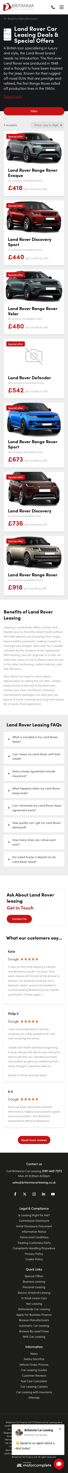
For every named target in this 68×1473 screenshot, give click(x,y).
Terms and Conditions (34, 1237)
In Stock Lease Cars (34, 1298)
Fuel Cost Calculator (34, 1381)
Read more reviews (34, 1140)
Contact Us (19, 919)
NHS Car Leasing (34, 1336)
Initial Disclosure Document (34, 1226)
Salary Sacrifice (34, 1359)
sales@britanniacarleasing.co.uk (34, 1182)
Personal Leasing (34, 1287)
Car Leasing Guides (34, 1370)
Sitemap (34, 1397)
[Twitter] (24, 1195)
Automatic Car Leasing (34, 1325)
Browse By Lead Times (34, 1331)
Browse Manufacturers (34, 1320)
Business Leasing (34, 1281)
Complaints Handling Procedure (34, 1248)
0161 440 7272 (52, 1171)
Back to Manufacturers (22, 18)
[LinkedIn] (43, 1195)
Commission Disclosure (34, 1220)
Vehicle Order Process (34, 1364)
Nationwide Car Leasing (34, 1309)
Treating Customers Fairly (34, 1243)
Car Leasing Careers (34, 1386)
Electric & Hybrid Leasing (34, 1292)
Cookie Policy (34, 1259)
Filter (34, 111)
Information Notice (34, 1231)
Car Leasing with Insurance (34, 1392)
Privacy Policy (34, 1254)
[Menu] (61, 7)
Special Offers (34, 1276)
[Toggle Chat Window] (58, 1464)
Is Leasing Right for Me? (34, 1215)
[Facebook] (15, 1195)
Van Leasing (34, 1303)
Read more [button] (13, 96)
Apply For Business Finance (34, 1314)
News (34, 1353)
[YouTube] (53, 1195)
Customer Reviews (34, 1375)
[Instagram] (34, 1195)
